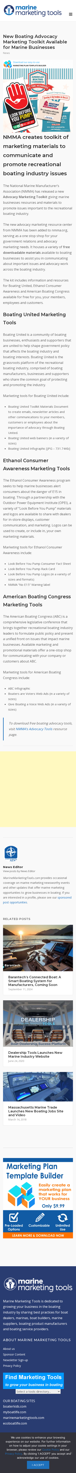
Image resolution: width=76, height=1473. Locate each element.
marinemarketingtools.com (23, 1417)
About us (9, 1349)
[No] (71, 1453)
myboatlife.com (14, 1412)
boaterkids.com (14, 1406)
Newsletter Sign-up (15, 1360)
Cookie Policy (50, 1449)
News (6, 53)
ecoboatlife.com (15, 1423)
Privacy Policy (12, 1366)
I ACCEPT (38, 1465)
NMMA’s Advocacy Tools (34, 729)
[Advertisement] (38, 789)
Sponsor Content (14, 1354)
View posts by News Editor (19, 871)
